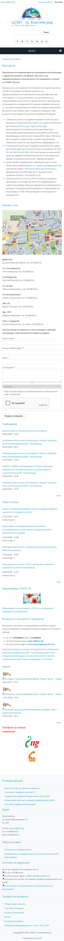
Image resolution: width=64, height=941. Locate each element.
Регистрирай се (45, 2)
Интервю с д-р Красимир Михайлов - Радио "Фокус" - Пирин (33, 678)
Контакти (59, 2)
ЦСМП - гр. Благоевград (32, 22)
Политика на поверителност (18, 849)
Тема (5, 357)
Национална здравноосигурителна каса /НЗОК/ (27, 796)
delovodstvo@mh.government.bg (39, 168)
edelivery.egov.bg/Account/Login (31, 126)
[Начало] (31, 13)
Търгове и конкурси (13, 908)
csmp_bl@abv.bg (7, 2)
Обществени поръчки (15, 904)
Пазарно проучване (14, 912)
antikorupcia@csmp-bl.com (38, 876)
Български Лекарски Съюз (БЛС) (19, 792)
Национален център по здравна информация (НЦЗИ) (29, 800)
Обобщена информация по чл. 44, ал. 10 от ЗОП (26, 925)
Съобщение (8, 367)
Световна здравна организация (19, 804)
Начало (5, 59)
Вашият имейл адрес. (13, 348)
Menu (32, 50)
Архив (7, 916)
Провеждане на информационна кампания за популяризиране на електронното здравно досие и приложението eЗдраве (27, 529)
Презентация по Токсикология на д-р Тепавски (24, 430)
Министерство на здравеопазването (22, 788)
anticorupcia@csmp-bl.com (41, 644)
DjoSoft (38, 938)
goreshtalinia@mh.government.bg (21, 149)
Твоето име (8, 338)
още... (59, 495)
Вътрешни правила (13, 921)
